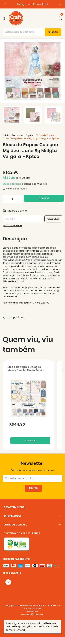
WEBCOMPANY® (32, 611)
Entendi (21, 629)
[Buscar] (53, 32)
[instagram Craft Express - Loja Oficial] (8, 582)
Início (6, 135)
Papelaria (17, 135)
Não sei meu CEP (12, 225)
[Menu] (5, 18)
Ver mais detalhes (16, 188)
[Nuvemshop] (32, 614)
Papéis (29, 135)
